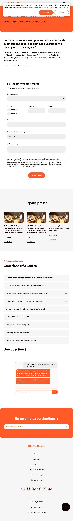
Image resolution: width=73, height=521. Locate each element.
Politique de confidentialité (36, 512)
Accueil (36, 454)
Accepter (46, 12)
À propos (36, 464)
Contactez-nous (36, 480)
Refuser (61, 12)
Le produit (36, 459)
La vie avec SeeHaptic (36, 475)
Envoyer (54, 392)
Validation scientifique (36, 469)
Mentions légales (36, 507)
